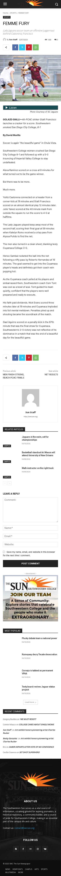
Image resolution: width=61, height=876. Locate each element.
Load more (29, 702)
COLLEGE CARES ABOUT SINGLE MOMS (36, 724)
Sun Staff (13, 39)
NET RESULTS (51, 374)
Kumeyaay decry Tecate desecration (39, 654)
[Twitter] (22, 47)
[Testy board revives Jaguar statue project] (11, 691)
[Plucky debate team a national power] (11, 643)
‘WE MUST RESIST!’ (28, 719)
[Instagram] (38, 849)
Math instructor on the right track (37, 468)
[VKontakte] (45, 849)
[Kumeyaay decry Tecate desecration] (11, 659)
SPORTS (13, 13)
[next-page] (9, 483)
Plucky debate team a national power (39, 638)
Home (5, 13)
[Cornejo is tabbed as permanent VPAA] (11, 675)
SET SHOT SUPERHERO (29, 752)
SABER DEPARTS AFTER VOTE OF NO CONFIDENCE (31, 747)
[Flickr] (30, 849)
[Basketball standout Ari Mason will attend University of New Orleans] (11, 457)
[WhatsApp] (36, 47)
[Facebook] (15, 47)
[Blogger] (16, 849)
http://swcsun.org (30, 417)
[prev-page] (5, 483)
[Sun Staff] (5, 39)
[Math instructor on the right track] (11, 472)
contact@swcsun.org (24, 828)
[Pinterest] (29, 47)
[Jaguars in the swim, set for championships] (11, 441)
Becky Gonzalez (10, 738)
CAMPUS (7, 446)
